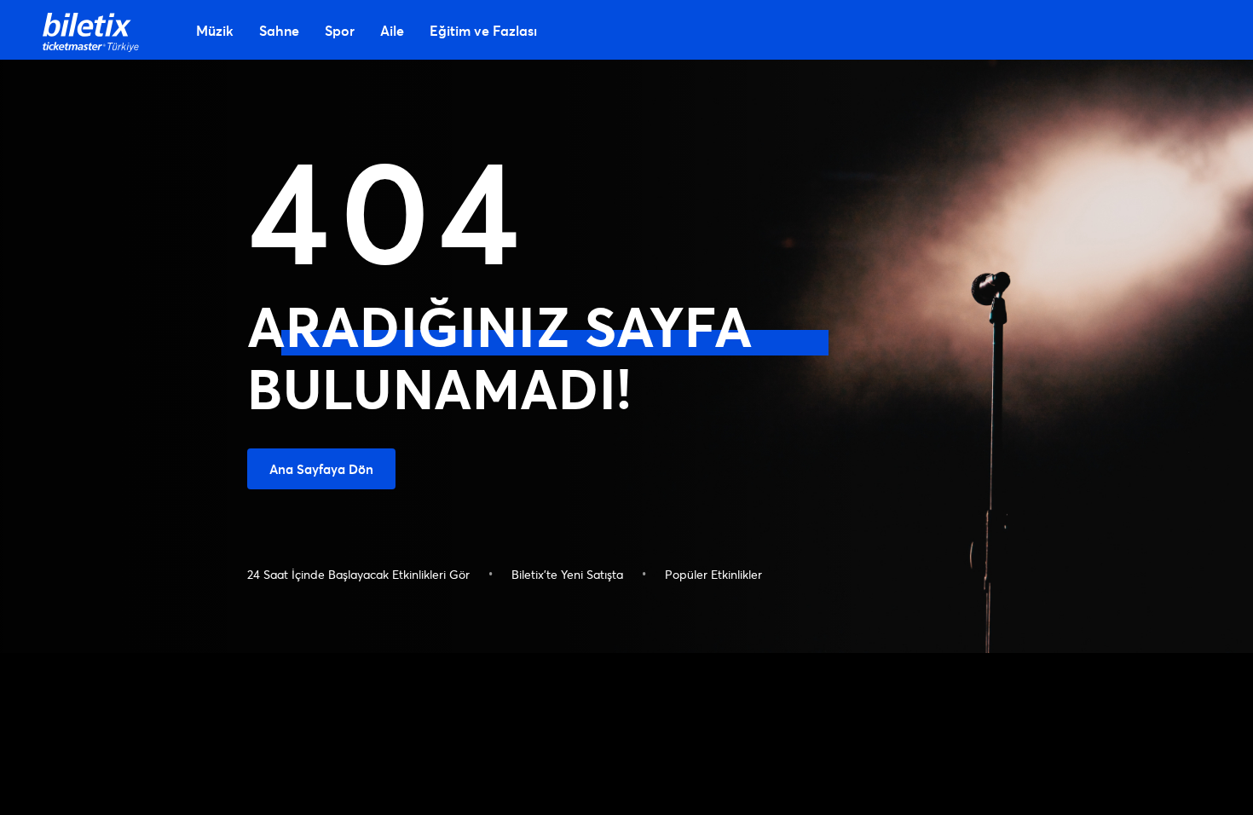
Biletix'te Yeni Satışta (567, 574)
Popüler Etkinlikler (713, 574)
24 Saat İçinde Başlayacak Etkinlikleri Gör (358, 574)
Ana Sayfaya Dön (321, 468)
